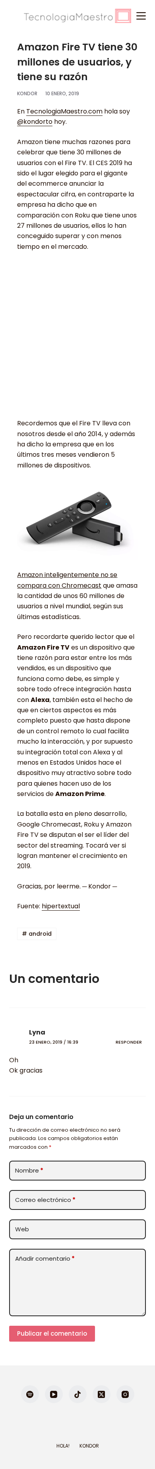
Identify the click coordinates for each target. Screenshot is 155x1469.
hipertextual (61, 906)
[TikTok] (78, 1394)
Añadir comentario (45, 1258)
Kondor (89, 1446)
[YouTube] (54, 1394)
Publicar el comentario (52, 1333)
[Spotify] (30, 1394)
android (37, 934)
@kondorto (34, 121)
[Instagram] (125, 1394)
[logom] (77, 16)
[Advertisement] (77, 338)
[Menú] (141, 16)
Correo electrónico (45, 1200)
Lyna (37, 1032)
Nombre (29, 1170)
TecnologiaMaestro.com (64, 111)
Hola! (63, 1446)
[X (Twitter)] (101, 1394)
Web (22, 1229)
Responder (129, 1042)
